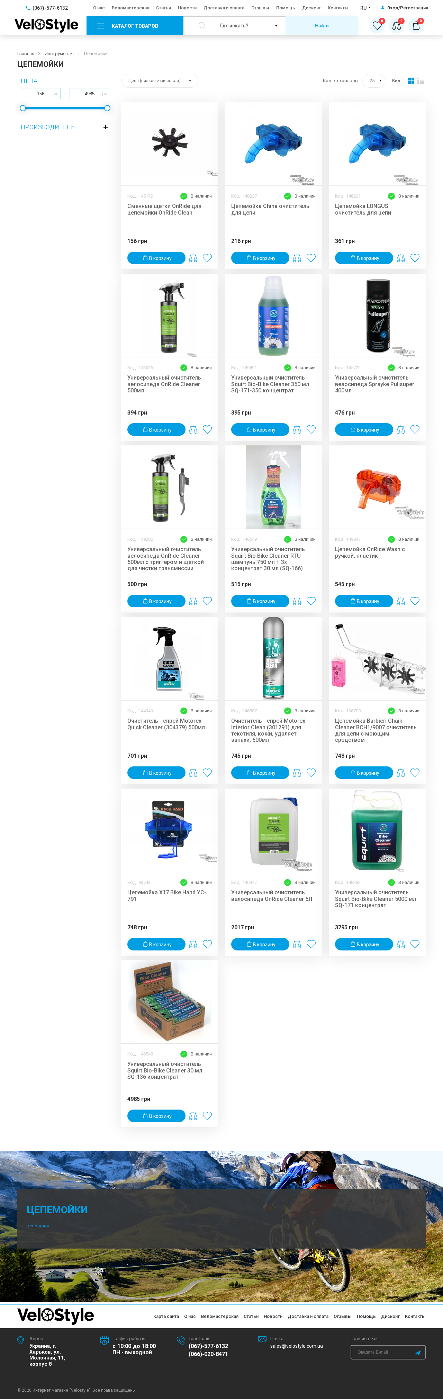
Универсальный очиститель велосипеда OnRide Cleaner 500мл (164, 384)
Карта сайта (166, 1316)
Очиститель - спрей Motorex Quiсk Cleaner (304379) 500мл (166, 724)
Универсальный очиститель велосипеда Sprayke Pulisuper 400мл (374, 384)
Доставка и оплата (224, 7)
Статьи (163, 7)
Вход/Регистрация (407, 8)
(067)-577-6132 (208, 1346)
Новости (187, 7)
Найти (322, 25)
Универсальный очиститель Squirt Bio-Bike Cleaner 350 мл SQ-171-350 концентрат (270, 384)
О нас (99, 7)
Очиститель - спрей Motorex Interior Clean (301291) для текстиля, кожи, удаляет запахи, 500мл (268, 730)
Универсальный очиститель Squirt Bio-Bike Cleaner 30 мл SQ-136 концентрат (164, 1070)
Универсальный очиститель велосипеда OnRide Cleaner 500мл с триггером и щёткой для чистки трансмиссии (165, 558)
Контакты (338, 7)
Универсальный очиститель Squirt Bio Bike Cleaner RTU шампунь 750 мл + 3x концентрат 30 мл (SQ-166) (268, 558)
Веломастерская (130, 7)
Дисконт (311, 7)
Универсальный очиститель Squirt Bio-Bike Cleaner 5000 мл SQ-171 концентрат (375, 899)
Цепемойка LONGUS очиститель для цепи (363, 209)
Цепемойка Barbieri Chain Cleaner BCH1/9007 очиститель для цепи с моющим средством (376, 730)
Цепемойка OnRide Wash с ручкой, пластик (370, 552)
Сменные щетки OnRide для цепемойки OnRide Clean (164, 209)
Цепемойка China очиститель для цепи (270, 209)
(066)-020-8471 (208, 1354)
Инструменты (59, 53)
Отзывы (260, 7)
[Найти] (202, 25)
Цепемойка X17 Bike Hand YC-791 (166, 895)
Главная (25, 53)
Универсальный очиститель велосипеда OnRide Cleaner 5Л (271, 895)
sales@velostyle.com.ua (296, 1346)
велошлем (38, 1225)
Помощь (285, 7)
